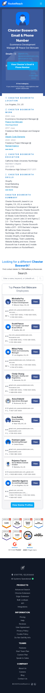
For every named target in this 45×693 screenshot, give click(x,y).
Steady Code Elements (15, 137)
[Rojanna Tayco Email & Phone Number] (8, 463)
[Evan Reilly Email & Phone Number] (8, 420)
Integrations (22, 607)
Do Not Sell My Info (22, 637)
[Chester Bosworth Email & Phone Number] (22, 18)
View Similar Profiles (22, 505)
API (22, 603)
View (35, 302)
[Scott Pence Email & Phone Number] (8, 327)
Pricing (22, 617)
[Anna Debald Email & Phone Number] (8, 401)
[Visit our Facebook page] (32, 684)
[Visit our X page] (35, 684)
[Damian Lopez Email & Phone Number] (8, 442)
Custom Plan (22, 655)
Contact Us (22, 679)
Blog (22, 675)
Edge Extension (22, 596)
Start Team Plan (22, 651)
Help (22, 620)
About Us (22, 668)
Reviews (22, 624)
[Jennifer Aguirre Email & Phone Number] (8, 483)
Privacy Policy (22, 631)
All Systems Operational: (21, 579)
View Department (11, 125)
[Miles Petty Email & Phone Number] (8, 352)
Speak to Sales (22, 658)
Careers (22, 672)
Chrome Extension (22, 593)
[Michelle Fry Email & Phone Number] (8, 301)
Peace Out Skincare (29, 48)
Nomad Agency (12, 146)
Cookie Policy (22, 634)
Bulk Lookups (22, 600)
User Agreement (22, 627)
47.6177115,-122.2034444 (23, 575)
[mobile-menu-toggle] (41, 3)
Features (22, 648)
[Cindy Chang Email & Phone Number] (8, 377)
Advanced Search (22, 589)
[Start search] (40, 278)
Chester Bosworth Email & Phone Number (22, 35)
